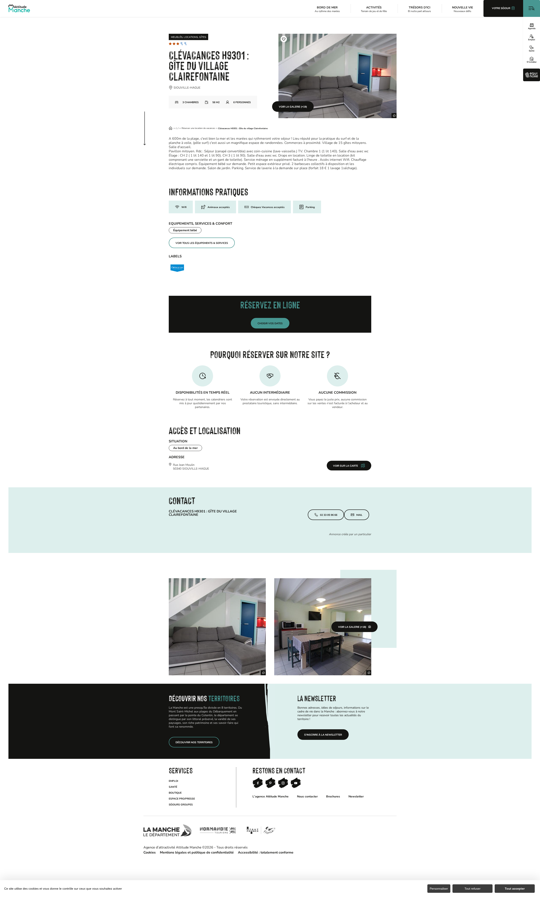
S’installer (532, 61)
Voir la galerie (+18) (352, 626)
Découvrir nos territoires (194, 742)
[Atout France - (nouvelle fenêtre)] (261, 830)
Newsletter (356, 796)
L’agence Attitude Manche (270, 796)
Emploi (531, 39)
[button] (284, 39)
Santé (531, 50)
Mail (359, 514)
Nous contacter (307, 796)
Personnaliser (439, 888)
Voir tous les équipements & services (202, 243)
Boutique (175, 792)
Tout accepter (515, 888)
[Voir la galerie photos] (217, 626)
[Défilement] (148, 124)
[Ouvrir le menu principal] (531, 8)
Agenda (531, 28)
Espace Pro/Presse (182, 798)
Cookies (149, 852)
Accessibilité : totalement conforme (265, 852)
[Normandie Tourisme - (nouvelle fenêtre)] (218, 830)
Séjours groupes (181, 804)
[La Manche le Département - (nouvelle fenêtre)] (167, 830)
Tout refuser (472, 888)
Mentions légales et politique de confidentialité (197, 852)
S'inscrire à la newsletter (323, 734)
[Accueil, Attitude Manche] (19, 8)
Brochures (333, 796)
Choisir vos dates (270, 323)
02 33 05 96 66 (328, 514)
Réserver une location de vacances (198, 128)
